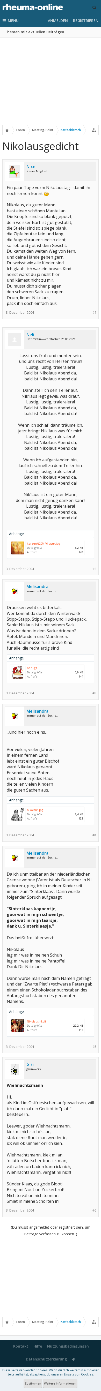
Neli (30, 334)
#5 (94, 1046)
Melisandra (37, 586)
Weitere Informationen (60, 1383)
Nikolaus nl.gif (36, 1021)
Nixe (30, 166)
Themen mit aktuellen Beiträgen (34, 31)
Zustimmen (33, 1383)
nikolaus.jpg (35, 810)
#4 (94, 835)
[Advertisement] (50, 84)
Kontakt (20, 1346)
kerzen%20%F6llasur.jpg (43, 543)
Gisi (30, 1064)
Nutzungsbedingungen (68, 1346)
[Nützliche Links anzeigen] (93, 130)
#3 (94, 693)
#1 (94, 312)
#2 (94, 569)
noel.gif (32, 668)
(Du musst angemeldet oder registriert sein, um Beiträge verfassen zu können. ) (50, 1230)
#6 (94, 1210)
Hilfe (37, 1346)
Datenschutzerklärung (46, 1359)
